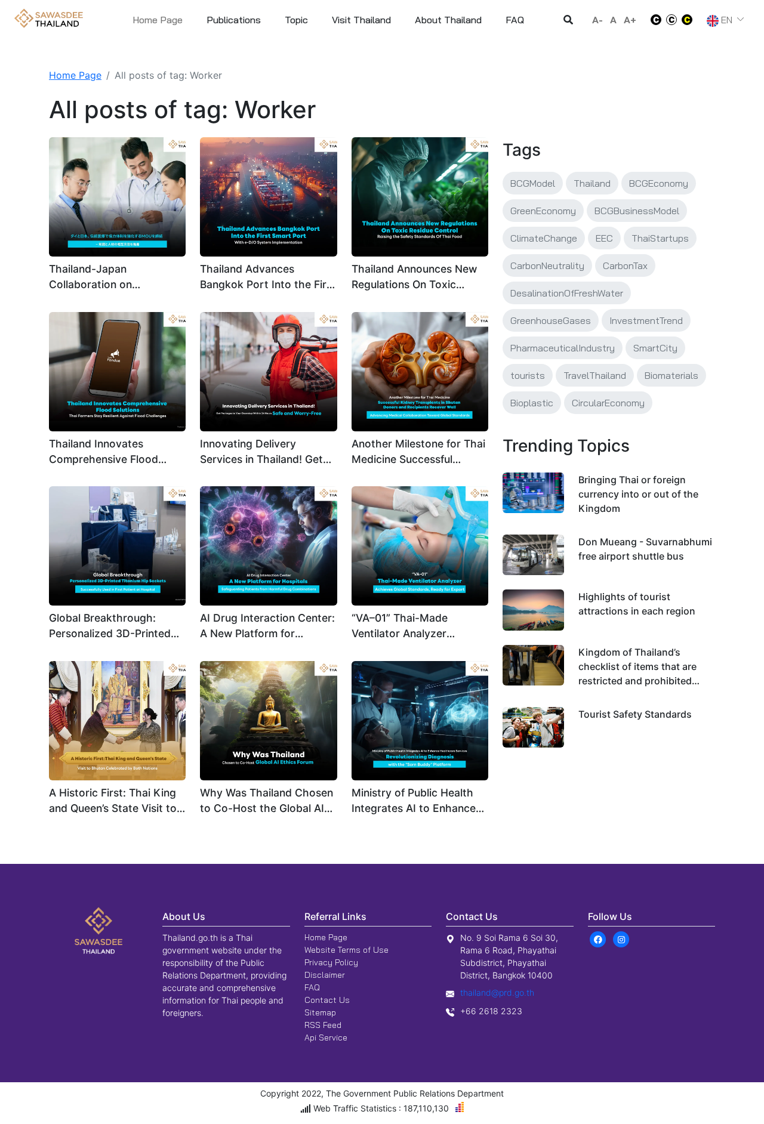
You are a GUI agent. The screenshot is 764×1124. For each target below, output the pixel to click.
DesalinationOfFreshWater (566, 293)
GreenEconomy (543, 211)
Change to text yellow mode (690, 20)
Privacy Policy (331, 962)
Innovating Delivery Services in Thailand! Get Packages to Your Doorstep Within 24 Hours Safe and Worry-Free (265, 452)
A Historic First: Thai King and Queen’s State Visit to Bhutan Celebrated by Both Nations (117, 801)
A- (597, 20)
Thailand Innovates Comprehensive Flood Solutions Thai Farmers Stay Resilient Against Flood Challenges (106, 452)
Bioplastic (531, 403)
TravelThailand (594, 375)
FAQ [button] (515, 20)
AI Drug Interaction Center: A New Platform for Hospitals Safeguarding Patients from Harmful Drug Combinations (268, 627)
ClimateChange (543, 238)
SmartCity (655, 348)
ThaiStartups (660, 238)
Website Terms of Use (346, 949)
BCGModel (532, 183)
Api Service (325, 1037)
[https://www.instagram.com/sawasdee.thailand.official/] (621, 938)
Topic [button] (296, 20)
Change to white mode (652, 20)
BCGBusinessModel (636, 211)
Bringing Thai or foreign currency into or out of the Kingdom (638, 494)
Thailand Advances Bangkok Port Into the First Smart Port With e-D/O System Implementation (268, 278)
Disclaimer (324, 974)
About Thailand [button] (448, 20)
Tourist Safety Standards (635, 714)
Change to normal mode (671, 20)
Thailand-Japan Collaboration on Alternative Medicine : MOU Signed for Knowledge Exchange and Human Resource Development (117, 278)
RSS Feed (322, 1025)
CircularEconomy (608, 403)
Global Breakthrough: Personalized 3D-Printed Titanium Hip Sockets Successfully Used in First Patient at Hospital (112, 627)
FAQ (312, 987)
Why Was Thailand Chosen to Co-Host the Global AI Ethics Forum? (266, 801)
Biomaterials (671, 375)
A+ (630, 20)
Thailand (592, 183)
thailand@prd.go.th (497, 992)
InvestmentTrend (646, 320)
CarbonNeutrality (547, 265)
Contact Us (327, 1000)
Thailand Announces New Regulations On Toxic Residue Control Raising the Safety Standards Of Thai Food (414, 278)
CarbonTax (625, 265)
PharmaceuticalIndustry (562, 348)
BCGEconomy (658, 183)
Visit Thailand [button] (361, 20)
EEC (604, 238)
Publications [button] (234, 20)
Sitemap (320, 1012)
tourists (527, 375)
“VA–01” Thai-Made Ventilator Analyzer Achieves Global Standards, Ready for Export (404, 627)
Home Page (158, 20)
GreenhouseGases (550, 320)
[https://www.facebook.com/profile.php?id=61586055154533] (598, 938)
